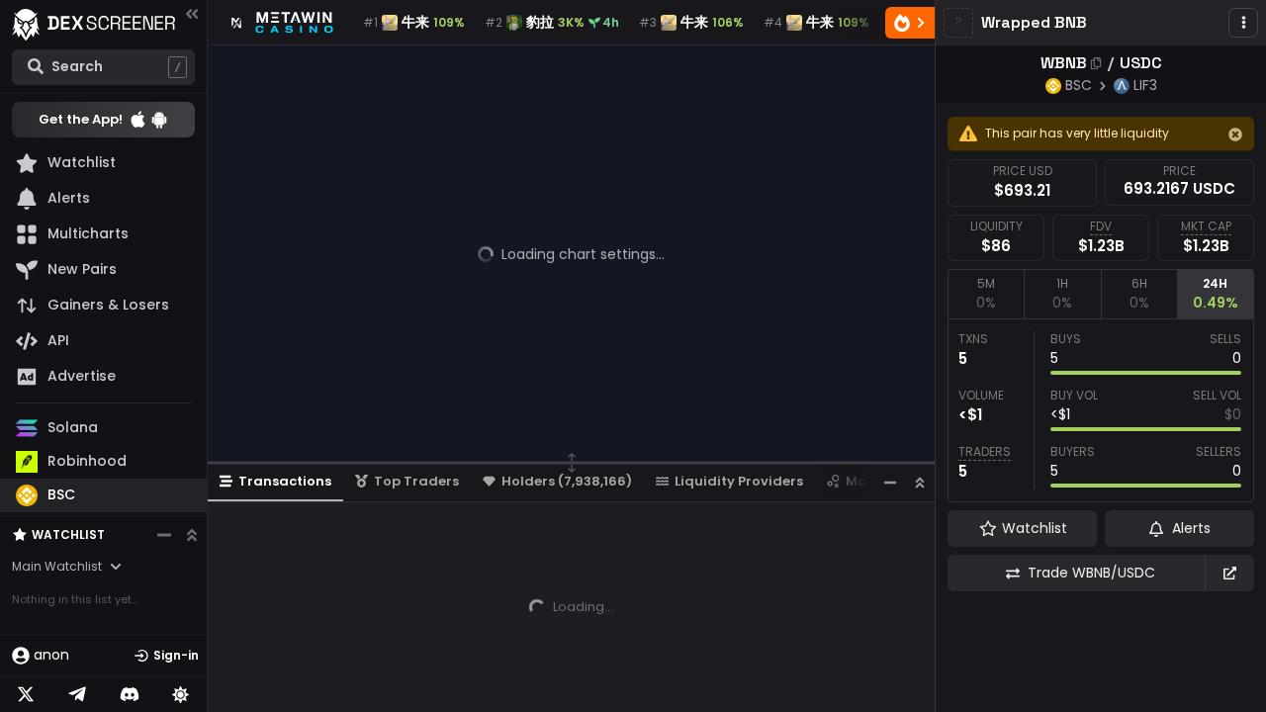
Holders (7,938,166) (566, 481)
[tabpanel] (1101, 410)
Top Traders (416, 481)
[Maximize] (920, 482)
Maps (864, 481)
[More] (1243, 23)
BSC (1078, 85)
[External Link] (1229, 573)
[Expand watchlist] (192, 535)
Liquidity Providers (739, 481)
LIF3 (1145, 85)
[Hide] (1235, 134)
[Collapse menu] (192, 13)
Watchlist (68, 534)
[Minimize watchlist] (164, 535)
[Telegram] (77, 694)
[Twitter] (25, 694)
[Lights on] (181, 694)
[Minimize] (890, 482)
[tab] (986, 293)
